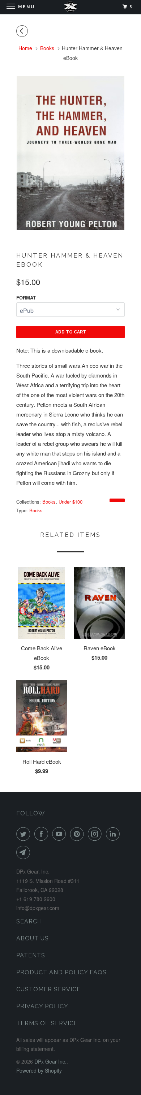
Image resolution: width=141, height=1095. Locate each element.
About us (32, 938)
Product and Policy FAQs (61, 972)
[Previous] (23, 31)
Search (29, 921)
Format (26, 297)
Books (49, 501)
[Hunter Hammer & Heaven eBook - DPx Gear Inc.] (70, 153)
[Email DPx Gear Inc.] (24, 852)
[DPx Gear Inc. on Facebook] (42, 834)
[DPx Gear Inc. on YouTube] (60, 834)
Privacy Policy (42, 1006)
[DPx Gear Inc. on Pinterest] (78, 834)
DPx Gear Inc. (50, 1061)
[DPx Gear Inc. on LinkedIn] (114, 834)
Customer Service (48, 989)
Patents (30, 955)
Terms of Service (47, 1023)
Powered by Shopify (39, 1070)
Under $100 (70, 501)
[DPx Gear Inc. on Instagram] (96, 834)
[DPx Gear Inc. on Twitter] (24, 834)
